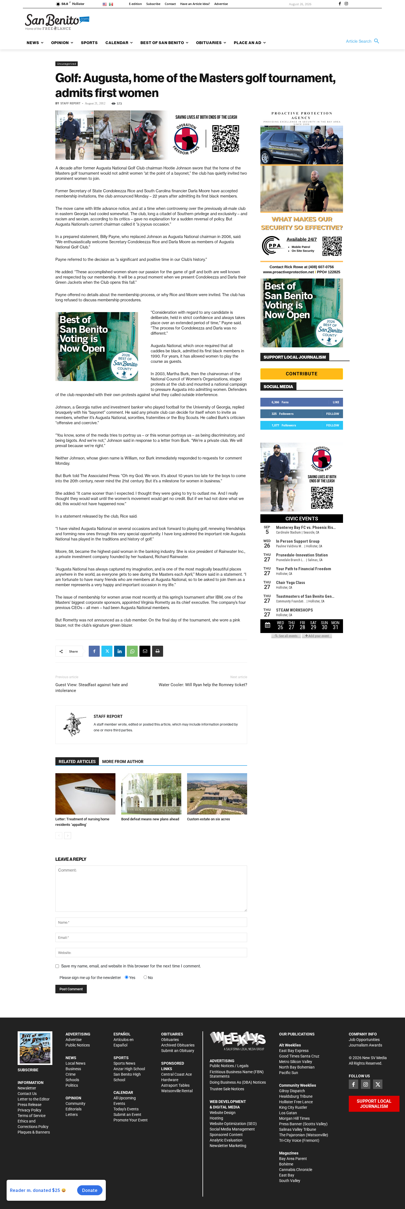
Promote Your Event (131, 1120)
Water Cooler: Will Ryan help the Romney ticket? (203, 684)
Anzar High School (129, 1069)
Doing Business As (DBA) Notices (238, 1082)
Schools (72, 1080)
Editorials (74, 1109)
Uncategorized (66, 64)
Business (73, 1069)
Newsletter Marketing (228, 1145)
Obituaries (170, 1039)
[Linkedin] (119, 651)
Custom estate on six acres (208, 819)
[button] (364, 41)
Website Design (223, 1112)
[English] (105, 4)
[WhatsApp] (132, 651)
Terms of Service (31, 1115)
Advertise (74, 1039)
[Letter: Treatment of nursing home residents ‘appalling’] (85, 794)
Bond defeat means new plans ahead (150, 819)
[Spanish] (112, 4)
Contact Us (27, 1093)
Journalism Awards (365, 1045)
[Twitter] (106, 651)
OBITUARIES (172, 1034)
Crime (70, 1074)
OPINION (73, 1098)
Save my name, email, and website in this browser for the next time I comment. (131, 966)
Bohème (286, 1164)
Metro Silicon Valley (295, 1061)
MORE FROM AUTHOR (123, 761)
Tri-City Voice (290, 1140)
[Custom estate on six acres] (217, 794)
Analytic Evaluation (226, 1140)
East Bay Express (294, 1050)
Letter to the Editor (34, 1099)
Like (336, 402)
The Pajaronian (292, 1135)
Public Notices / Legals (229, 1066)
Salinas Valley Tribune (297, 1129)
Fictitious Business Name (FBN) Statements (237, 1074)
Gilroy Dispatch (292, 1091)
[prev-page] (58, 835)
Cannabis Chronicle (295, 1169)
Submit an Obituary (177, 1050)
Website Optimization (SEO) (233, 1123)
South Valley (289, 1180)
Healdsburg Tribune (295, 1096)
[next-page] (67, 835)
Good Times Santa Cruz (299, 1056)
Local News (75, 1063)
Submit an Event (127, 1114)
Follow (332, 414)
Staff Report (70, 103)
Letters (72, 1114)
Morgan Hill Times (294, 1118)
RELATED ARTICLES (77, 761)
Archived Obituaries (178, 1045)
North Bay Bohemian (297, 1067)
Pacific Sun (288, 1072)
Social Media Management (232, 1129)
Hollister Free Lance (296, 1102)
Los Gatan (288, 1113)
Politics (72, 1085)
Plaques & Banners (34, 1132)
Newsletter (27, 1088)
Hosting (216, 1118)
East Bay (286, 1175)
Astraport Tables (175, 1085)
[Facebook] (339, 4)
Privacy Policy (29, 1110)
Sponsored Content (226, 1134)
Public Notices (78, 1045)
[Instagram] (346, 4)
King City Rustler (293, 1107)
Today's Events (126, 1109)
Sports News (124, 1063)
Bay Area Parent (293, 1158)
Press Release (29, 1104)
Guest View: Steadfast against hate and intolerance (91, 687)
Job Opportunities (364, 1039)
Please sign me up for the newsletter (90, 977)
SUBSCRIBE (28, 1070)
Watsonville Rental (177, 1091)
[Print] (157, 651)
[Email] (144, 651)
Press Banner (290, 1124)
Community (75, 1103)
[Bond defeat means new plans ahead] (151, 794)
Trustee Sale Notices (227, 1089)
